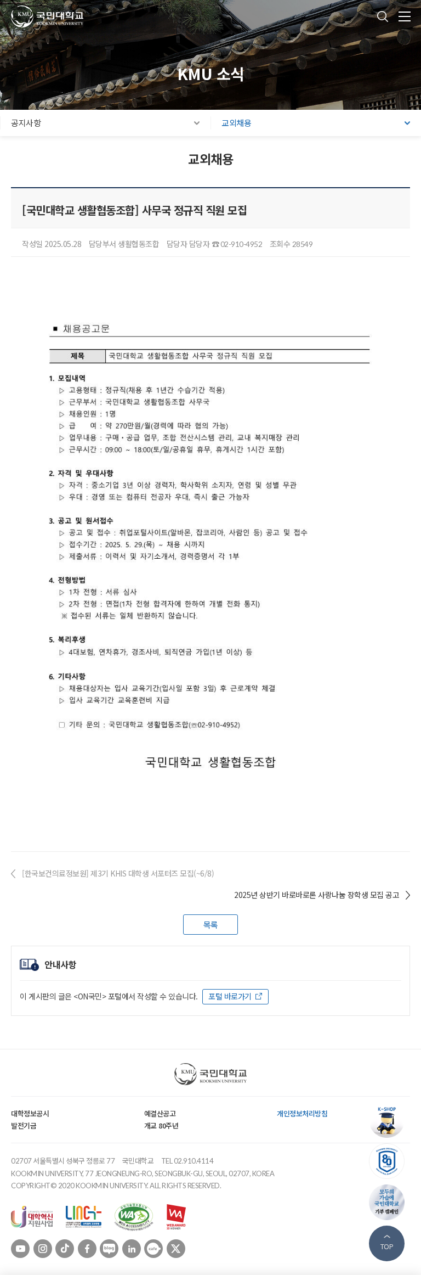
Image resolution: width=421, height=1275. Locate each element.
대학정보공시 (30, 1113)
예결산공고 (160, 1113)
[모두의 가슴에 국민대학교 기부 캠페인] (389, 1202)
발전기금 (23, 1125)
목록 (210, 924)
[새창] (32, 1215)
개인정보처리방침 (302, 1113)
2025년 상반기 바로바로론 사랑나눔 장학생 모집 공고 (316, 894)
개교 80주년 (161, 1125)
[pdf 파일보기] (133, 1215)
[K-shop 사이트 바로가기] (389, 1120)
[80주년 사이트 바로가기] (389, 1161)
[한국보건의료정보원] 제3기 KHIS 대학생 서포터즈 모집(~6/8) (118, 873)
